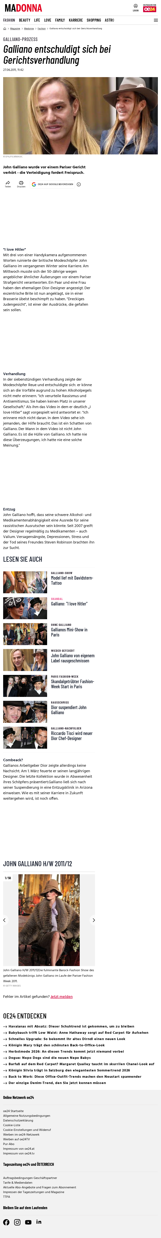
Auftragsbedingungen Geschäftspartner (30, 1178)
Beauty (24, 20)
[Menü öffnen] (155, 20)
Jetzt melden (61, 997)
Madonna (29, 28)
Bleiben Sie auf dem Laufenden (25, 1207)
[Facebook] (6, 1222)
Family (60, 20)
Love (47, 20)
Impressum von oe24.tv (19, 1153)
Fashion (9, 20)
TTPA (6, 1197)
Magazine (15, 28)
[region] (49, 931)
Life (37, 20)
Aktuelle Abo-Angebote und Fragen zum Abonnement (39, 1187)
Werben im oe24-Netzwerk (21, 1134)
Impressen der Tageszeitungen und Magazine (33, 1192)
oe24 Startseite (13, 1111)
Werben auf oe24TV (16, 1139)
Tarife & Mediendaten (17, 1182)
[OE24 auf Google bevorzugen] (78, 184)
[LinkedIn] (39, 1222)
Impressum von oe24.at (19, 1148)
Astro (109, 20)
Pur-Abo (8, 1144)
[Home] (4, 28)
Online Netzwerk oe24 (18, 1097)
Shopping (94, 20)
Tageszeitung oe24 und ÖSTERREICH (28, 1164)
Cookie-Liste (11, 1125)
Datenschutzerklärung (18, 1120)
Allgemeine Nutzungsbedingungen (26, 1116)
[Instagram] (17, 1222)
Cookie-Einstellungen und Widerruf (27, 1130)
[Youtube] (28, 1222)
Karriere (76, 20)
